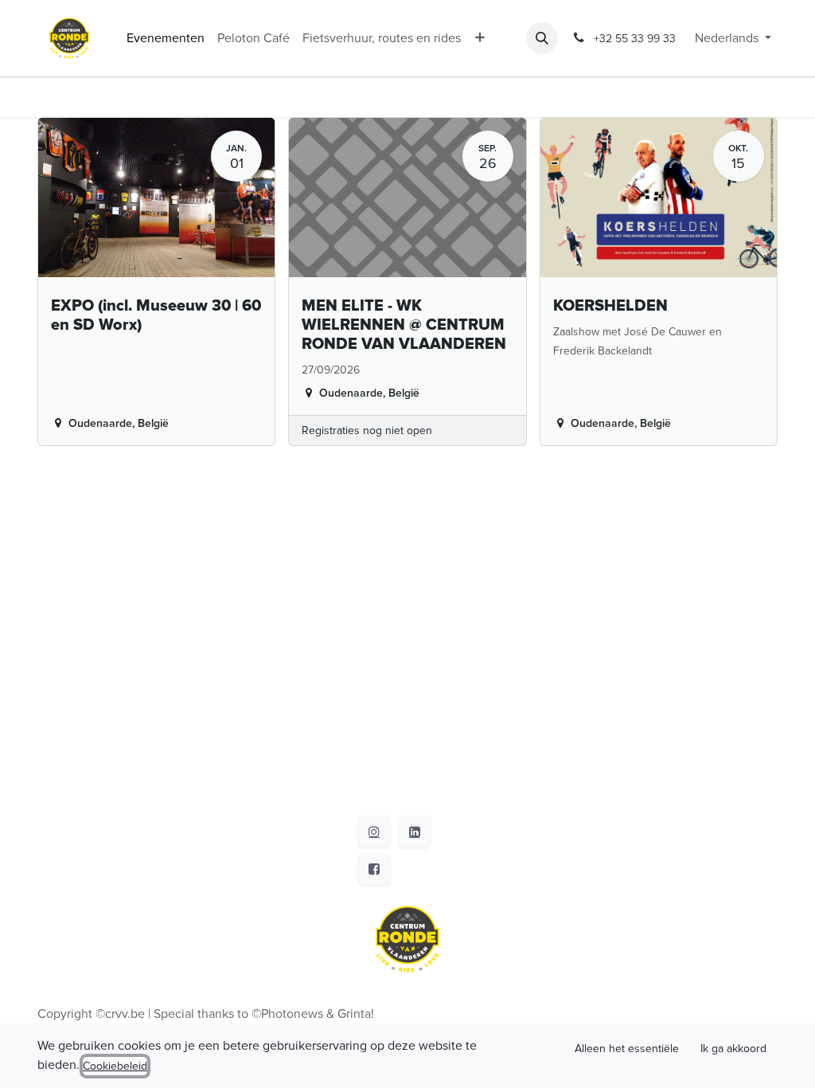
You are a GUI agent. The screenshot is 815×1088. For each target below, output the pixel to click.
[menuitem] (165, 38)
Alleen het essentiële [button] (627, 1048)
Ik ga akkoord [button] (733, 1048)
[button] (542, 38)
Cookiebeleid (115, 1066)
